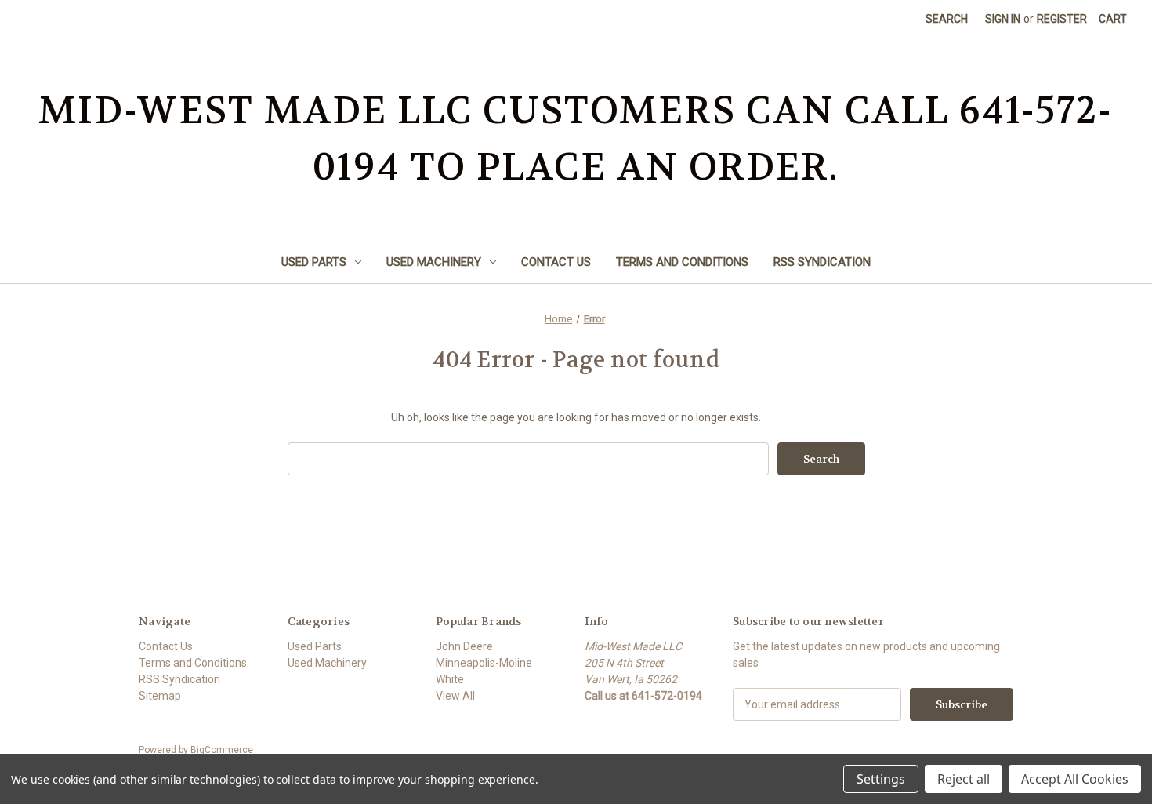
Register (1062, 19)
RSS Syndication (822, 262)
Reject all (963, 779)
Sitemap (160, 695)
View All (455, 695)
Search (947, 19)
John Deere (464, 646)
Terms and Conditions (682, 262)
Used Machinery (433, 262)
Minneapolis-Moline (484, 663)
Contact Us (556, 262)
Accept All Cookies (1074, 779)
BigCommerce (221, 749)
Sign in (1002, 19)
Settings (881, 779)
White (450, 679)
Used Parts (313, 262)
